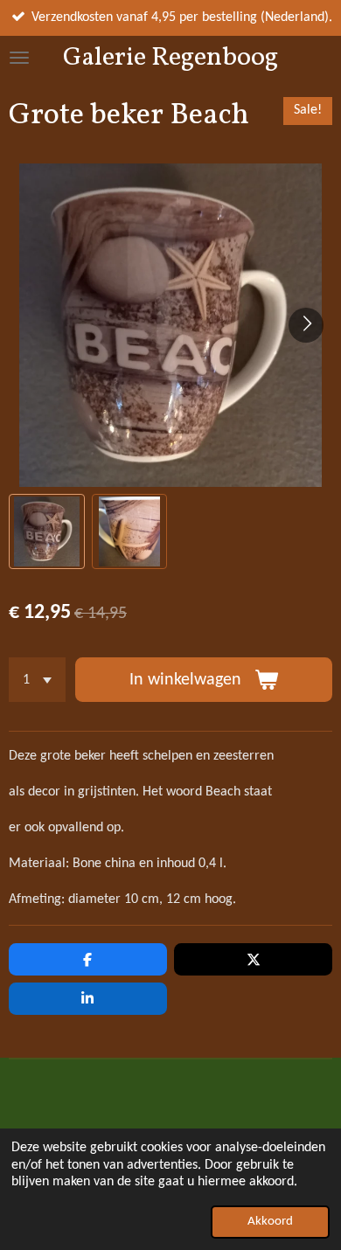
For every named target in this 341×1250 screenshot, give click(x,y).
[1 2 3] (37, 679)
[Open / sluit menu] (19, 58)
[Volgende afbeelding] (306, 325)
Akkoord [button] (270, 1221)
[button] (47, 532)
